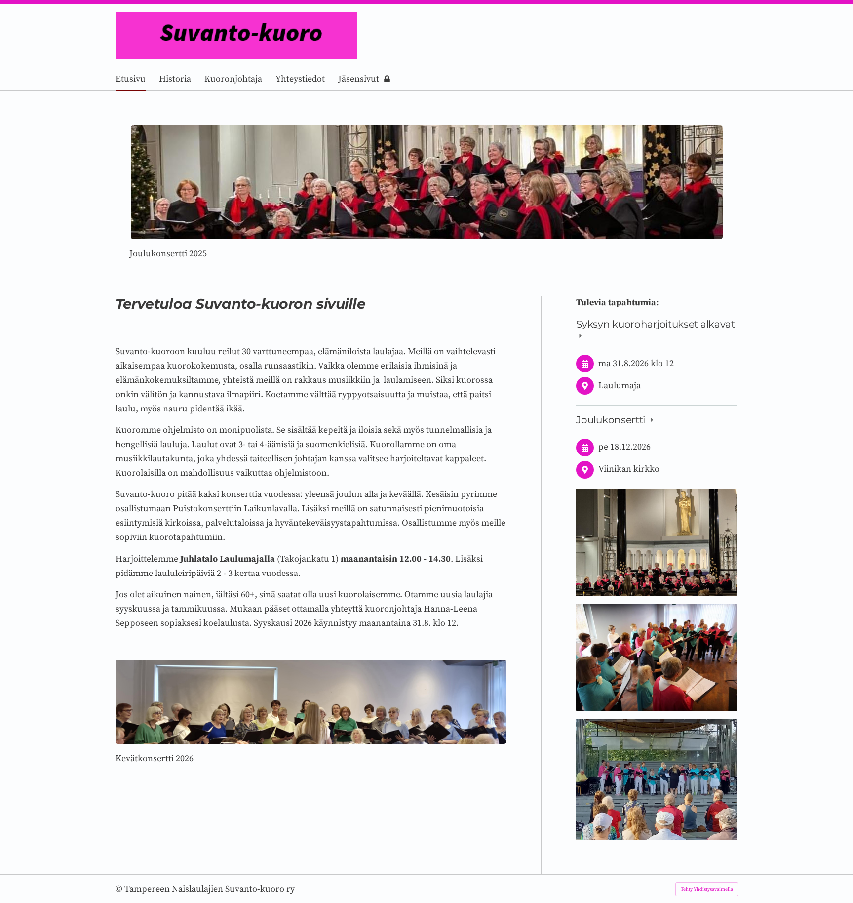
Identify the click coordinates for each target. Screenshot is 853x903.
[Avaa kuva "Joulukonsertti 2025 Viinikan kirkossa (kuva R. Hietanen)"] (656, 542)
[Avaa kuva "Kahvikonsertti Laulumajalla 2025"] (656, 657)
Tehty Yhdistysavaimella (707, 889)
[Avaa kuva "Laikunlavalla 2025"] (656, 779)
